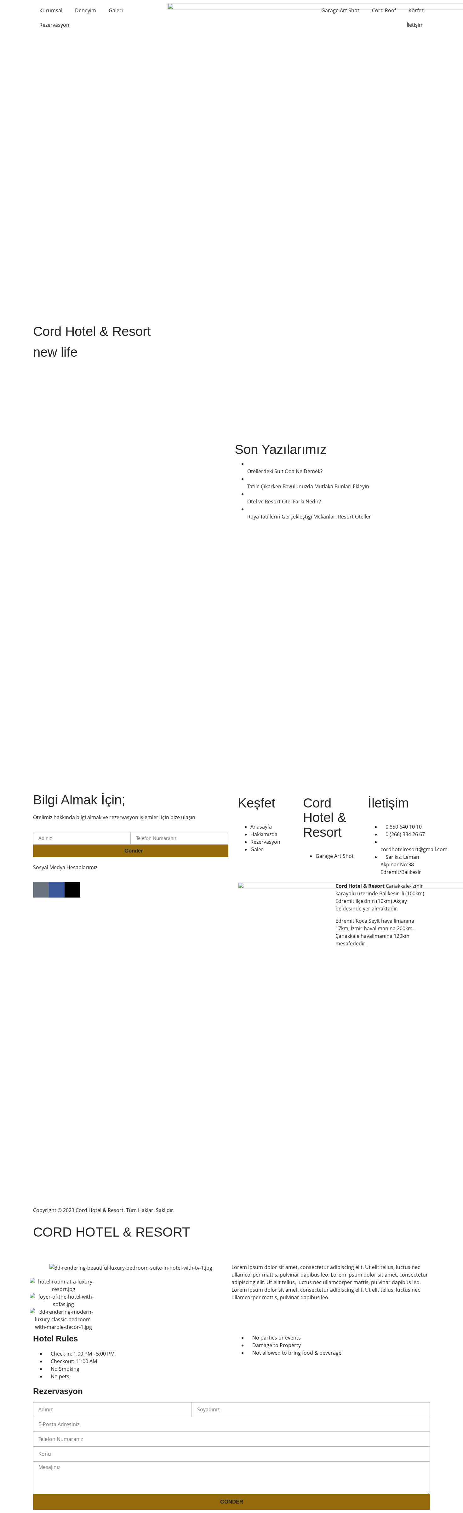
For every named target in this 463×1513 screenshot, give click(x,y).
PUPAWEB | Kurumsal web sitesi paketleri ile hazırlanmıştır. (305, 1210)
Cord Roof (384, 10)
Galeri (116, 10)
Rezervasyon (54, 24)
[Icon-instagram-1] (41, 890)
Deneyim (85, 10)
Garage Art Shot (340, 10)
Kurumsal (50, 10)
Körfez (416, 10)
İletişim (415, 24)
